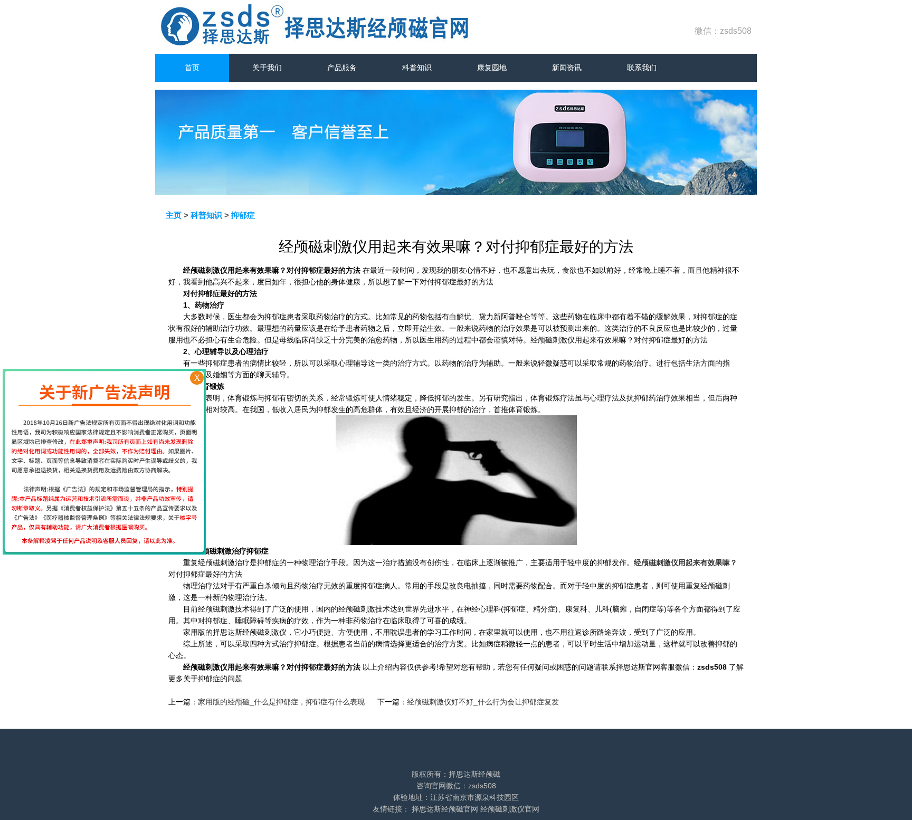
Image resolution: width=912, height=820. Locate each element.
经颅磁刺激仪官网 (509, 809)
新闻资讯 (567, 67)
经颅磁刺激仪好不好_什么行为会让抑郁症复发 (483, 702)
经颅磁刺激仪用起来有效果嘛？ (685, 562)
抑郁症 (243, 215)
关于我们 (267, 67)
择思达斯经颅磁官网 (445, 809)
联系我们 (642, 67)
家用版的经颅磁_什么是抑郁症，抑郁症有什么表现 (281, 702)
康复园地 (492, 67)
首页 (192, 67)
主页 (174, 215)
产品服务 (342, 67)
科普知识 (417, 67)
